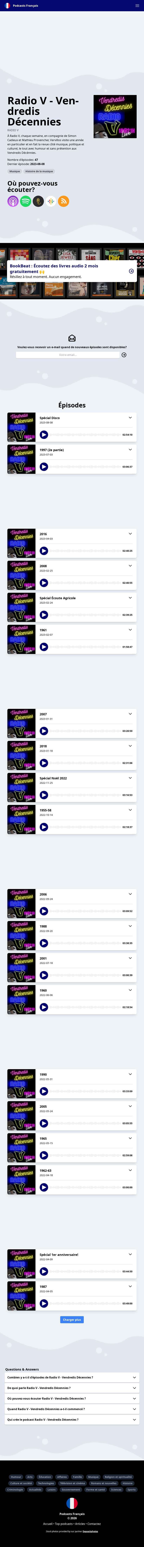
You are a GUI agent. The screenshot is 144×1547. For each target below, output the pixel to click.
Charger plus (72, 1320)
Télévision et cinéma (72, 1483)
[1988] (21, 935)
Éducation (45, 1477)
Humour (16, 1477)
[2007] (21, 723)
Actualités (35, 1489)
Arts (29, 1477)
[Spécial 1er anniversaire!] (21, 1264)
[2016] (21, 543)
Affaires (62, 1477)
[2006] (21, 903)
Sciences (116, 1489)
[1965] (21, 1147)
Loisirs (51, 1489)
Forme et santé (95, 1489)
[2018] (21, 755)
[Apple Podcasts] (13, 201)
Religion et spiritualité (118, 1477)
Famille (77, 1477)
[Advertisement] (72, 41)
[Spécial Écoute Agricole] (21, 607)
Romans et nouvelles (103, 1483)
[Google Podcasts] (51, 201)
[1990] (21, 1083)
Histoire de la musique (39, 171)
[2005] (21, 1115)
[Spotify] (25, 201)
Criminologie (15, 1489)
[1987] (21, 1296)
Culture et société (21, 1483)
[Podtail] (38, 201)
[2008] (21, 575)
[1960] (21, 999)
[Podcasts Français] (72, 1503)
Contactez (94, 1524)
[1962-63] (21, 1179)
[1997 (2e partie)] (21, 459)
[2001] (21, 967)
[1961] (21, 639)
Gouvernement (71, 1489)
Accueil (48, 1524)
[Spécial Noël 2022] (21, 787)
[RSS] (63, 201)
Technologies (46, 1483)
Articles (80, 1524)
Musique (14, 171)
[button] (137, 6)
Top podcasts (64, 1524)
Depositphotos (90, 1531)
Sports (132, 1489)
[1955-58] (21, 819)
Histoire (127, 1483)
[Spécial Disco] (21, 427)
